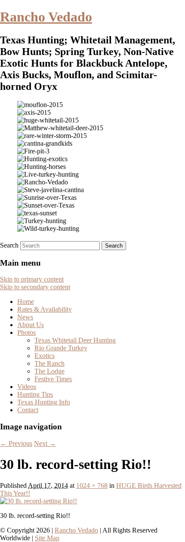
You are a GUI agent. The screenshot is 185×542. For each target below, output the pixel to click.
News (25, 317)
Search (9, 245)
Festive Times (53, 379)
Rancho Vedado (46, 16)
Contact (27, 409)
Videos (26, 386)
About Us (30, 324)
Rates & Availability (44, 309)
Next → (45, 443)
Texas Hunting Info (43, 402)
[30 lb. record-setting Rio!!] (38, 501)
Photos (26, 332)
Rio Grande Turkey (60, 348)
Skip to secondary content (35, 287)
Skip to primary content (32, 279)
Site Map (47, 538)
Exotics (44, 355)
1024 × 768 (92, 485)
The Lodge (49, 371)
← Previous (16, 443)
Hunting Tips (35, 394)
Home (25, 301)
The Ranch (49, 363)
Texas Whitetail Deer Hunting (75, 340)
